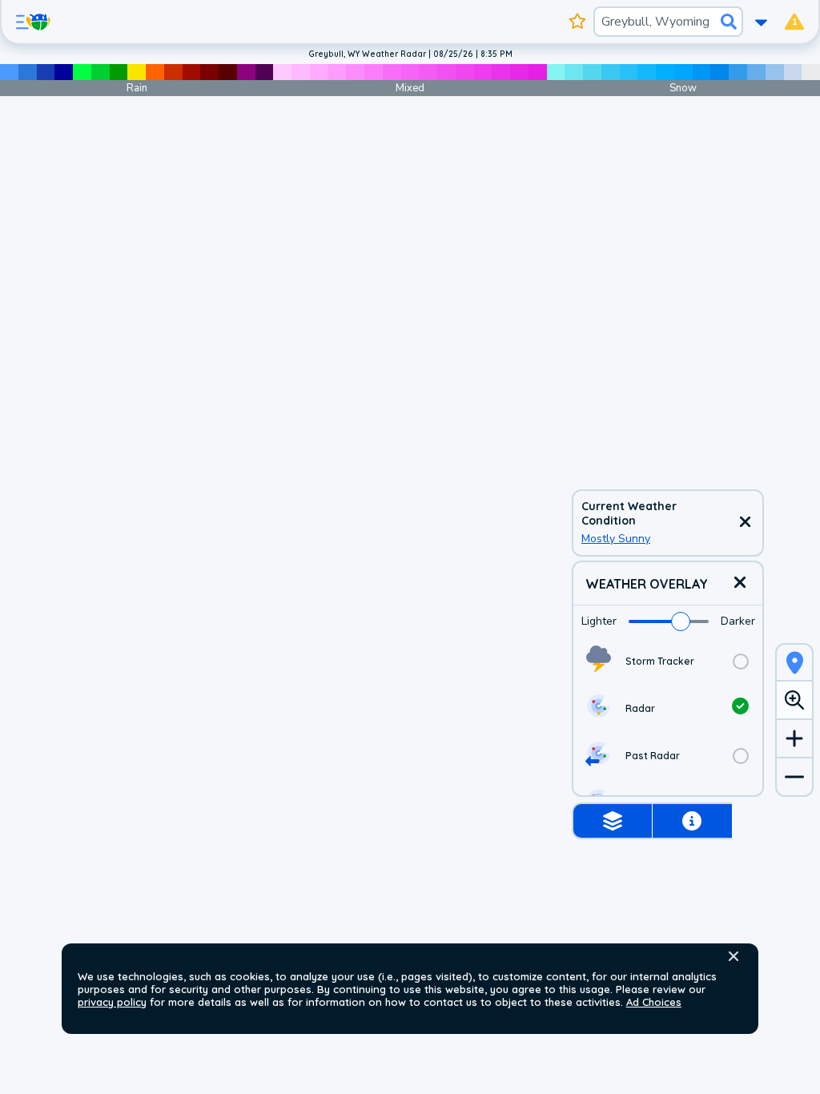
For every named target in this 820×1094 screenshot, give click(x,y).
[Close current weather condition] (744, 523)
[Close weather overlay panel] (740, 583)
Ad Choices (653, 1001)
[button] (733, 956)
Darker (738, 621)
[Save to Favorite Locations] (578, 21)
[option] (667, 661)
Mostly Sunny (615, 538)
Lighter (599, 621)
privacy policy (112, 1001)
